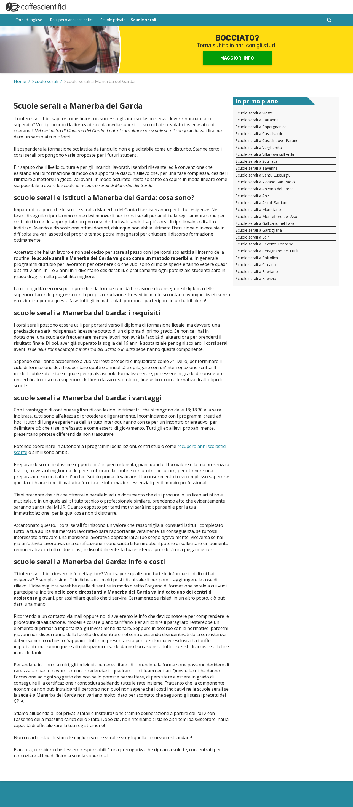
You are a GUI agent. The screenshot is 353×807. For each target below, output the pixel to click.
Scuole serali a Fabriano (257, 271)
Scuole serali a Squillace (257, 161)
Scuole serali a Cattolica (257, 257)
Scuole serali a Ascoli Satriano (262, 202)
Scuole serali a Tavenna (257, 168)
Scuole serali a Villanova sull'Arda (265, 154)
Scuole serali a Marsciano (258, 209)
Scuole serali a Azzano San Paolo (265, 182)
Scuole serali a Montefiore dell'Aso (266, 216)
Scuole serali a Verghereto (259, 147)
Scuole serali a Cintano (256, 264)
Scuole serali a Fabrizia (256, 278)
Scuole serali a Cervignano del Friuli (267, 250)
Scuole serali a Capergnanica (261, 126)
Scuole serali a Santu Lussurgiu (263, 175)
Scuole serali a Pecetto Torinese (264, 244)
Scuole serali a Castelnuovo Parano (267, 140)
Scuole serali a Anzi (253, 195)
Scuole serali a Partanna (257, 119)
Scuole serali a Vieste (254, 113)
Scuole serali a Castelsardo (260, 133)
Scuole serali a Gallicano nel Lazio (266, 223)
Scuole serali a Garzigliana (259, 230)
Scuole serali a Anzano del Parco (265, 188)
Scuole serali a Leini (253, 237)
